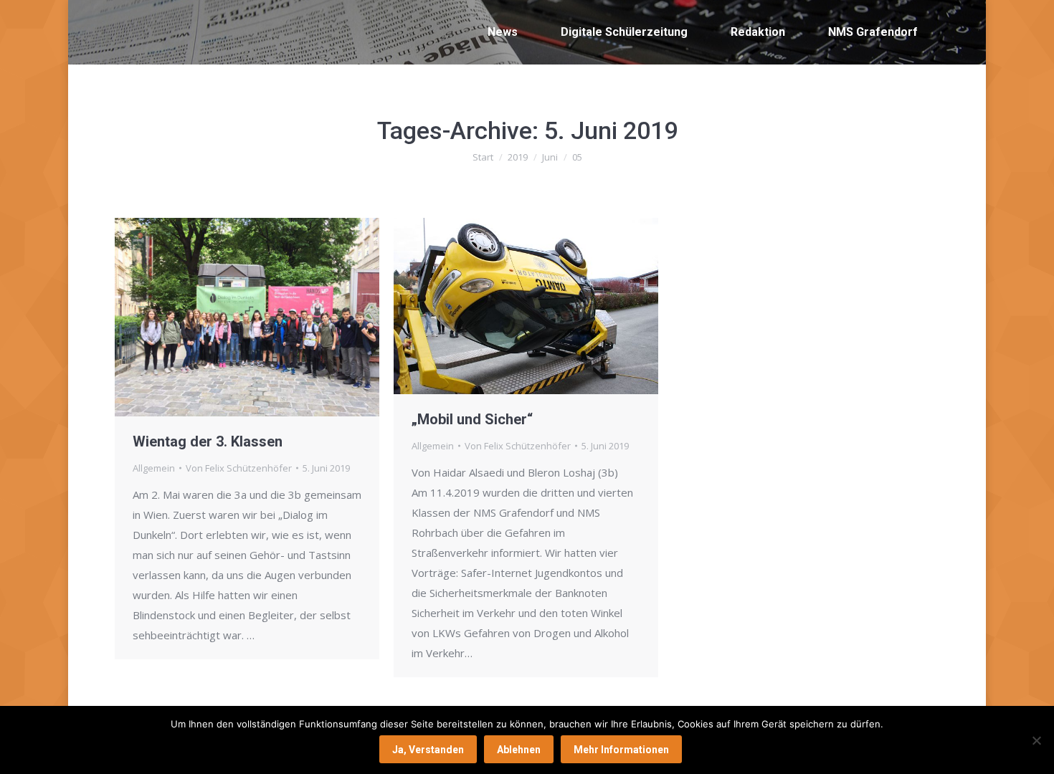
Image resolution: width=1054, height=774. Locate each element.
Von (239, 468)
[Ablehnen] (1036, 740)
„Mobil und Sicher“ (472, 419)
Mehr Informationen (621, 749)
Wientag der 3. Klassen (208, 441)
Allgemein (154, 468)
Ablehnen (519, 749)
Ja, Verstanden (428, 749)
